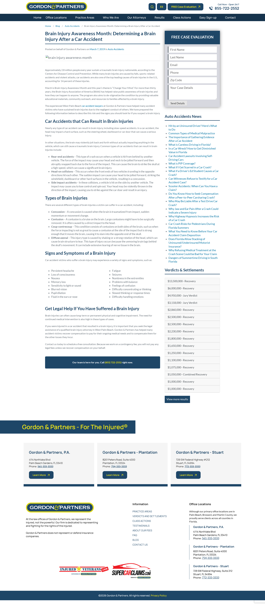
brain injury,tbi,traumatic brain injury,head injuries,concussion (121, 377)
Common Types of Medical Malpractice (192, 133)
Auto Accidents (116, 49)
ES (161, 6)
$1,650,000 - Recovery (181, 345)
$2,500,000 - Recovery (181, 317)
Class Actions (182, 17)
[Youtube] (46, 546)
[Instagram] (52, 546)
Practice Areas (84, 17)
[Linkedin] (40, 546)
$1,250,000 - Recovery (181, 353)
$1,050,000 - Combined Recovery (187, 374)
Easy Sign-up (208, 17)
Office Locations (56, 17)
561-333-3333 (45, 466)
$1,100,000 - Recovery (181, 360)
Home (37, 17)
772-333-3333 (192, 466)
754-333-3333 (119, 466)
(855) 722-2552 (113, 362)
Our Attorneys (136, 17)
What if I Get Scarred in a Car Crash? (190, 167)
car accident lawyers (92, 105)
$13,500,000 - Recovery (182, 281)
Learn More (39, 475)
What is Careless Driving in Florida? (190, 144)
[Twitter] (34, 546)
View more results (177, 399)
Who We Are (111, 17)
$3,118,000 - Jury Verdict (182, 302)
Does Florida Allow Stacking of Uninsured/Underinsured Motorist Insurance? (189, 242)
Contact (230, 17)
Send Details (178, 103)
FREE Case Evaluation (183, 6)
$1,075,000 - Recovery (181, 367)
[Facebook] (28, 546)
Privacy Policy (159, 595)
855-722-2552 (227, 8)
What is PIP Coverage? (182, 163)
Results (160, 17)
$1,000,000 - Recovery (181, 381)
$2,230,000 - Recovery (181, 331)
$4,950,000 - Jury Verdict (182, 295)
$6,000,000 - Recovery (181, 288)
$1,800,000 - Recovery (181, 338)
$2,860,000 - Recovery (181, 309)
